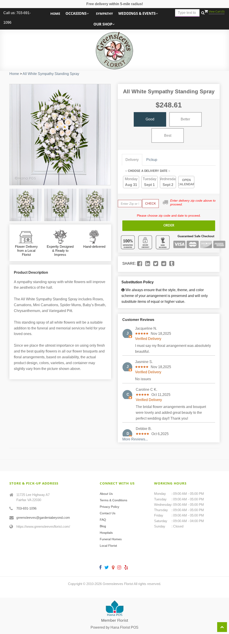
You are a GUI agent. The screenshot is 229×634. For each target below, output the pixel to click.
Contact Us (107, 513)
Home (55, 13)
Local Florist (108, 545)
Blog (103, 526)
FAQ (103, 519)
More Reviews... (135, 439)
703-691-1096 (26, 508)
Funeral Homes (111, 539)
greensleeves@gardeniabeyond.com (43, 517)
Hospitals (106, 532)
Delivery (132, 160)
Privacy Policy (109, 506)
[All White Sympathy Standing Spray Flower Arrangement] (25, 205)
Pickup (151, 160)
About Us (106, 493)
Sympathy (104, 13)
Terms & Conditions (113, 500)
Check (150, 203)
